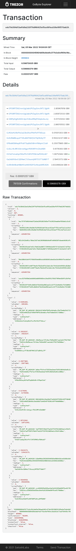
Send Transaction (60, 547)
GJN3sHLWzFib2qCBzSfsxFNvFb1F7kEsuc (26, 132)
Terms (39, 547)
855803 (25, 58)
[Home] (14, 4)
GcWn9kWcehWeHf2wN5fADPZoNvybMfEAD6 (28, 165)
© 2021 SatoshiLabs (17, 547)
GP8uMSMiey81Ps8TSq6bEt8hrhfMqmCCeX (27, 143)
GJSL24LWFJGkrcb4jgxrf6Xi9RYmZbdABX (26, 149)
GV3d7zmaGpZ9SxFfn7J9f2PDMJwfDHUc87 (27, 154)
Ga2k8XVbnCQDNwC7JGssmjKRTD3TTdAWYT (28, 159)
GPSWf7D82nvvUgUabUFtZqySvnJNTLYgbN (29, 108)
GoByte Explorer (42, 4)
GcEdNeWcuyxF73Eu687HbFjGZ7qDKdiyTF (26, 138)
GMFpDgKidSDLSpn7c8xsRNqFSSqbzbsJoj (28, 119)
